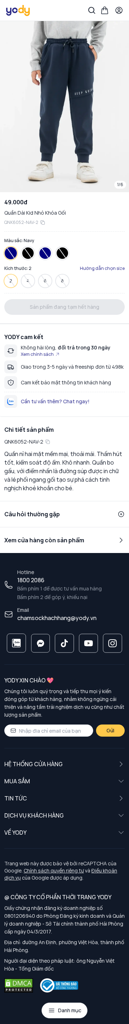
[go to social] (16, 643)
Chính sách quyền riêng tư (54, 870)
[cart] (104, 10)
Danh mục (69, 1010)
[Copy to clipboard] (43, 222)
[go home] (18, 10)
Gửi (110, 730)
